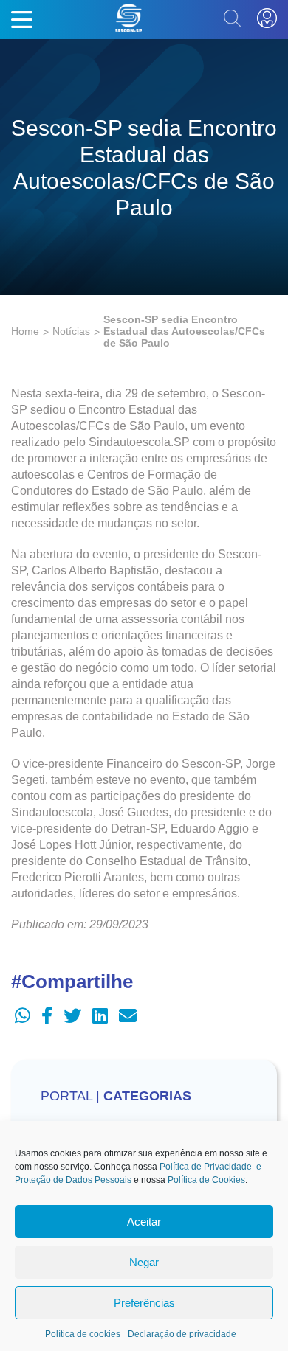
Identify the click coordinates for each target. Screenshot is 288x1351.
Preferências (144, 1302)
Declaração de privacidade (182, 1334)
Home (25, 331)
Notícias (71, 331)
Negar (144, 1262)
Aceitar (144, 1221)
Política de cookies (82, 1334)
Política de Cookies (206, 1180)
